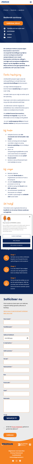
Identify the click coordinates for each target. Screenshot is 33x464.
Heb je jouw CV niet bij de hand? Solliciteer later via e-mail (16, 312)
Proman (6, 10)
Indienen (10, 435)
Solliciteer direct (13, 23)
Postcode (7, 383)
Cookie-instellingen (16, 236)
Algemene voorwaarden (16, 451)
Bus (5, 375)
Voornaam (7, 319)
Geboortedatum (9, 335)
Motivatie (7, 398)
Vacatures (13, 10)
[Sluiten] (30, 217)
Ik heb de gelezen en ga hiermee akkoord (17, 428)
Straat (6, 359)
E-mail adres (8, 343)
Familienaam (8, 327)
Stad (5, 390)
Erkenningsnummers (16, 457)
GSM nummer (8, 351)
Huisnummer (8, 367)
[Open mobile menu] (30, 2)
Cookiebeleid (16, 455)
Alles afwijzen (16, 240)
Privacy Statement (16, 427)
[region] (16, 232)
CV (4, 415)
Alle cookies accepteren (16, 245)
